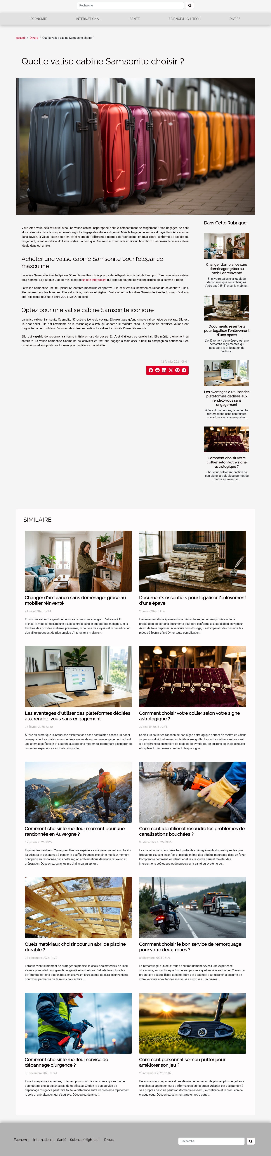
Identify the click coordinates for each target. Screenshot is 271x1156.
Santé (134, 19)
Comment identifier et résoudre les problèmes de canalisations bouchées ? (192, 831)
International (88, 19)
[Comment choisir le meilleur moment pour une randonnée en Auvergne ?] (78, 792)
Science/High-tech (184, 19)
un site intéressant (94, 280)
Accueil (20, 38)
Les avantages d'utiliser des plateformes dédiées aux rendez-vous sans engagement (226, 398)
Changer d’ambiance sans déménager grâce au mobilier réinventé (227, 268)
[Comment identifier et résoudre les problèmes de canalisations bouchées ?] (192, 792)
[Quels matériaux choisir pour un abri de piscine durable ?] (78, 907)
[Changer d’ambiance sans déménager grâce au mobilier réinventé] (226, 246)
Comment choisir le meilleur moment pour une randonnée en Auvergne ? (75, 831)
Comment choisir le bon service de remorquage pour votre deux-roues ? (190, 946)
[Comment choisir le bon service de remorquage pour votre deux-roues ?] (192, 907)
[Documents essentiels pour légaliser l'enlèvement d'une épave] (226, 308)
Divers (235, 19)
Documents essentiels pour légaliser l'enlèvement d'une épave (226, 330)
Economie (38, 19)
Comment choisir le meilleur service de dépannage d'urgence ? (66, 1062)
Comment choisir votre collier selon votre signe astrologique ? (227, 462)
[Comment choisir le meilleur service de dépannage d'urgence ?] (78, 1023)
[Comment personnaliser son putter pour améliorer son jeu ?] (192, 1023)
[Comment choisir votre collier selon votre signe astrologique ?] (226, 439)
